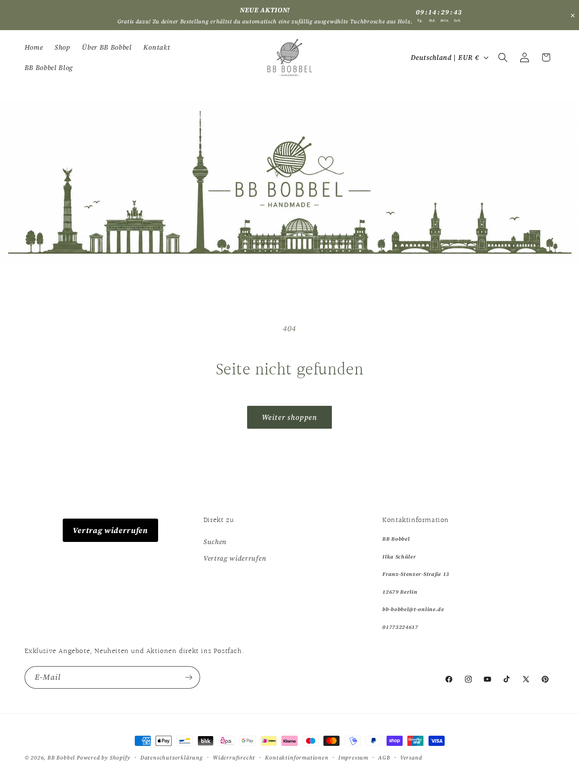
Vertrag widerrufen (110, 530)
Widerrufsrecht (234, 757)
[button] (503, 57)
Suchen (215, 541)
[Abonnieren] (189, 677)
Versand (411, 757)
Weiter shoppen (289, 417)
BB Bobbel (61, 757)
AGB (384, 757)
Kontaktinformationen (296, 757)
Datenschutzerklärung (171, 757)
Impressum (353, 757)
